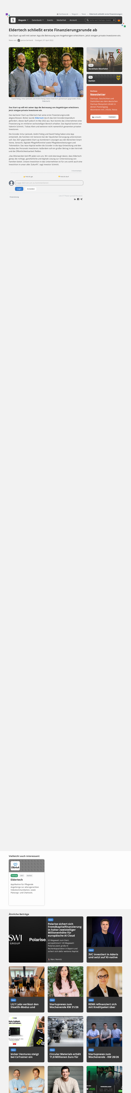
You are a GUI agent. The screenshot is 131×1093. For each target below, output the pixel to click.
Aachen (91, 81)
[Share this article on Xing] (81, 199)
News (84, 14)
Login (19, 189)
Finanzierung (14, 197)
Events (50, 20)
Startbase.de (63, 14)
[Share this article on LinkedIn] (75, 199)
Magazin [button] (22, 20)
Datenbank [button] (37, 20)
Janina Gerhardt (27, 40)
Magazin (75, 14)
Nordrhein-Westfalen (98, 69)
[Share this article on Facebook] (78, 199)
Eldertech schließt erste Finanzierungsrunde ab (105, 14)
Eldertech (39, 118)
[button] (118, 20)
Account (73, 20)
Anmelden (31, 189)
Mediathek (61, 20)
